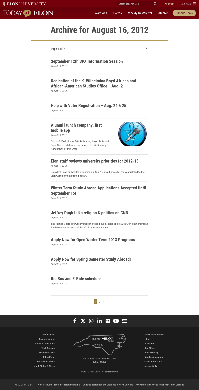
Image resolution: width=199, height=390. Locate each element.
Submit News (184, 13)
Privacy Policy (151, 352)
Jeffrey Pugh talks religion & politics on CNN (89, 213)
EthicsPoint (49, 357)
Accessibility (150, 366)
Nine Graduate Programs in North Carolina (59, 384)
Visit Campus (48, 347)
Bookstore (149, 343)
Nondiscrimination (153, 357)
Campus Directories (45, 343)
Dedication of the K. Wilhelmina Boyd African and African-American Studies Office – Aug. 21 (93, 83)
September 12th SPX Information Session (87, 61)
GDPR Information (153, 361)
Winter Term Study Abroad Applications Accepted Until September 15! (98, 190)
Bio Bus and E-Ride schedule (76, 278)
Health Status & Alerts (44, 366)
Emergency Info (47, 338)
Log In (171, 3)
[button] (188, 4)
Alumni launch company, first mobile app (76, 127)
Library (147, 338)
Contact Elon (48, 334)
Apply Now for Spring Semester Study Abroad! (91, 259)
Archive (163, 13)
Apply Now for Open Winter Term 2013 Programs (93, 239)
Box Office (149, 347)
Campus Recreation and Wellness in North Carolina (108, 384)
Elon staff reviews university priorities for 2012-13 (95, 161)
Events (117, 13)
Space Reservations (154, 334)
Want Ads (101, 13)
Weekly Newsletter (140, 13)
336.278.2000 (99, 361)
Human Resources (46, 361)
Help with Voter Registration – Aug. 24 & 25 (88, 105)
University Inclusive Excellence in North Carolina (160, 384)
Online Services (47, 352)
